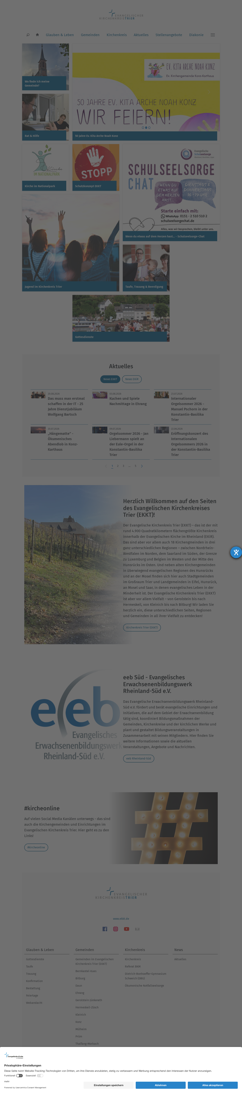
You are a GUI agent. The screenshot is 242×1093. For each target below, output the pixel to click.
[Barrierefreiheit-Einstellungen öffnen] (236, 552)
